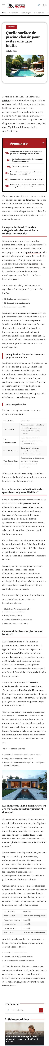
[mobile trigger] (4, 5)
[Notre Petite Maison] (16, 5)
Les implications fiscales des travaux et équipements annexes (27, 160)
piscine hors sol (33, 252)
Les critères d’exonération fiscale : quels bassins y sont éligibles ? (25, 173)
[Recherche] (38, 5)
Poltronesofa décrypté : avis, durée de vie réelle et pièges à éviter (22, 1039)
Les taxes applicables (20, 166)
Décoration (10, 1033)
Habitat (11, 27)
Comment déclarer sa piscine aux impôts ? (26, 179)
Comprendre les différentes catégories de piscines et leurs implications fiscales (26, 152)
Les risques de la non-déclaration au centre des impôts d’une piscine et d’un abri (27, 185)
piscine (5, 100)
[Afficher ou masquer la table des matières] (36, 143)
